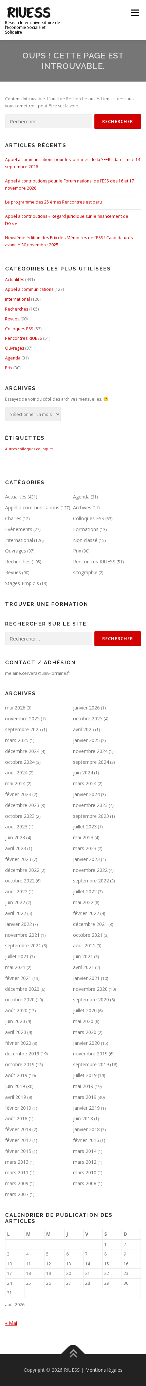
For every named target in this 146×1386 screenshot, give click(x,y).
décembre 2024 (22, 751)
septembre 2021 (23, 945)
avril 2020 (15, 1032)
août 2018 (16, 1118)
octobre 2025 (88, 718)
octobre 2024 (20, 762)
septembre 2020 (91, 999)
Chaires (13, 518)
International (17, 299)
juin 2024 (83, 772)
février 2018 (18, 1129)
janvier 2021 (86, 978)
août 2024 (16, 772)
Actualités (14, 279)
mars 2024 (84, 783)
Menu (134, 13)
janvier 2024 (86, 794)
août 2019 (16, 1075)
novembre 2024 (90, 751)
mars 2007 (17, 1194)
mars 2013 (17, 1162)
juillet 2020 (85, 1010)
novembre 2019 (90, 1053)
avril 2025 (83, 729)
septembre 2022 (91, 880)
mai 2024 (15, 783)
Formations (85, 529)
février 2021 (18, 978)
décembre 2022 (22, 870)
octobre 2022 (20, 880)
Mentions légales (104, 1370)
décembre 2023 (22, 805)
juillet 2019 (85, 1075)
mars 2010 (84, 1172)
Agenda (12, 358)
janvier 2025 (86, 740)
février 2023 (18, 859)
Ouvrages (14, 348)
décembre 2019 (22, 1053)
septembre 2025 (23, 729)
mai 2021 (15, 967)
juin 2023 (15, 837)
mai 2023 (83, 837)
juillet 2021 (17, 956)
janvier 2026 (86, 707)
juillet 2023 (85, 826)
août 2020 (16, 1010)
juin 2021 (83, 956)
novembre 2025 (22, 718)
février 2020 (18, 1043)
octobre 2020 (20, 999)
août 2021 (84, 945)
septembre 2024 (91, 762)
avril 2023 (15, 848)
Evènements (18, 529)
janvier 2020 (86, 1043)
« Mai (11, 1323)
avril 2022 (15, 913)
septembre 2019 (91, 1064)
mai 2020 (83, 1021)
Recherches (16, 309)
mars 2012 (84, 1162)
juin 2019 (15, 1086)
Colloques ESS (19, 329)
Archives (82, 507)
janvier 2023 (86, 859)
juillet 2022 (85, 891)
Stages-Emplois (22, 583)
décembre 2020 (22, 989)
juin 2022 (15, 902)
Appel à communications (29, 289)
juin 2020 (15, 1021)
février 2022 (86, 913)
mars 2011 (17, 1172)
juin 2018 (83, 1118)
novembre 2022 (90, 870)
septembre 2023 (91, 816)
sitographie (85, 572)
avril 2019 (15, 1097)
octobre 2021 (88, 935)
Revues (12, 319)
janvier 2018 (86, 1129)
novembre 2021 (22, 935)
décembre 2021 (90, 924)
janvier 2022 (18, 924)
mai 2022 (83, 902)
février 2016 (86, 1140)
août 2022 (16, 891)
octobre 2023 (20, 816)
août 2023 (16, 826)
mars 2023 (84, 848)
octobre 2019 (20, 1064)
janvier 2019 (86, 1108)
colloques (44, 448)
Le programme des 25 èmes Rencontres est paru (53, 202)
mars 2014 (84, 1151)
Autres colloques (20, 448)
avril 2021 (83, 967)
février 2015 (18, 1151)
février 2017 (18, 1140)
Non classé (85, 540)
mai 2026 (15, 707)
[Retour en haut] (73, 1354)
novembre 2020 (90, 989)
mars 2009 (17, 1183)
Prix (8, 368)
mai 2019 (83, 1086)
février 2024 (18, 794)
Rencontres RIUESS (23, 338)
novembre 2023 (90, 805)
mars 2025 (17, 740)
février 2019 (18, 1108)
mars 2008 (84, 1183)
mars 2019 (84, 1097)
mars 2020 (84, 1032)
